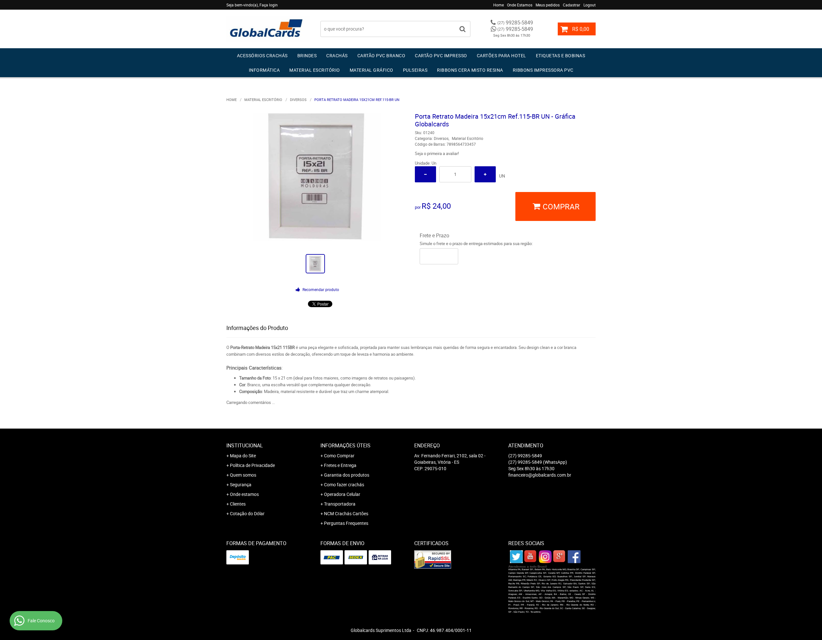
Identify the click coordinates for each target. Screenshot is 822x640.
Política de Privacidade (252, 465)
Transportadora (339, 504)
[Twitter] (516, 556)
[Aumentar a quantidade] (485, 174)
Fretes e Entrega (340, 465)
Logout (589, 4)
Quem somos (243, 475)
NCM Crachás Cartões (346, 513)
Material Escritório (314, 70)
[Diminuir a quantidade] (425, 174)
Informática (264, 70)
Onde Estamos (519, 4)
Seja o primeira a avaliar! (437, 153)
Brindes (307, 55)
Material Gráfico (371, 70)
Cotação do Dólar (247, 513)
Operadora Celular (342, 494)
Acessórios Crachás (262, 55)
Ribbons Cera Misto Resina (470, 70)
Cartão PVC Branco (381, 55)
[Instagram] (545, 556)
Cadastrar (571, 4)
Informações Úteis (345, 445)
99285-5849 (515, 22)
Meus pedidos (548, 4)
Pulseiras (415, 70)
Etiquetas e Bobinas (560, 55)
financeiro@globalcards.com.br (539, 475)
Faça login (268, 4)
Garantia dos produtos (346, 475)
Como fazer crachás (344, 484)
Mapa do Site (243, 456)
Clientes (238, 504)
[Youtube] (530, 556)
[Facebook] (574, 556)
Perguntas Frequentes (346, 523)
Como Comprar (339, 456)
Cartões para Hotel (501, 55)
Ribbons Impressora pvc (543, 70)
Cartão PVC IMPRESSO (441, 55)
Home (498, 4)
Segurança (240, 484)
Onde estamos (244, 494)
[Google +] (559, 556)
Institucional (244, 445)
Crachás (337, 55)
